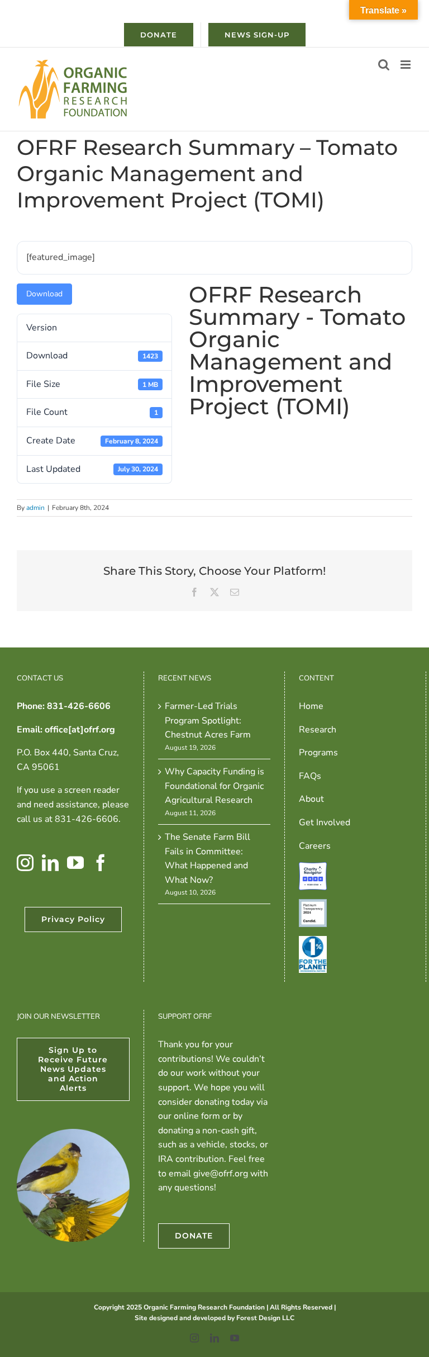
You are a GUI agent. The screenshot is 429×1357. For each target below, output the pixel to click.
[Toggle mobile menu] (406, 64)
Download (44, 294)
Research (317, 730)
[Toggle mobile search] (383, 64)
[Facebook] (100, 862)
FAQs (310, 776)
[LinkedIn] (50, 862)
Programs (318, 752)
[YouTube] (75, 862)
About (311, 799)
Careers (315, 846)
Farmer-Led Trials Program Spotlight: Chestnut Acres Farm (208, 720)
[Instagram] (25, 862)
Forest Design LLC (265, 1317)
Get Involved (324, 822)
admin (35, 507)
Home (311, 706)
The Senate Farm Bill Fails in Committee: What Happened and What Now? (207, 858)
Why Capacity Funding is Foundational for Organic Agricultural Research (214, 785)
